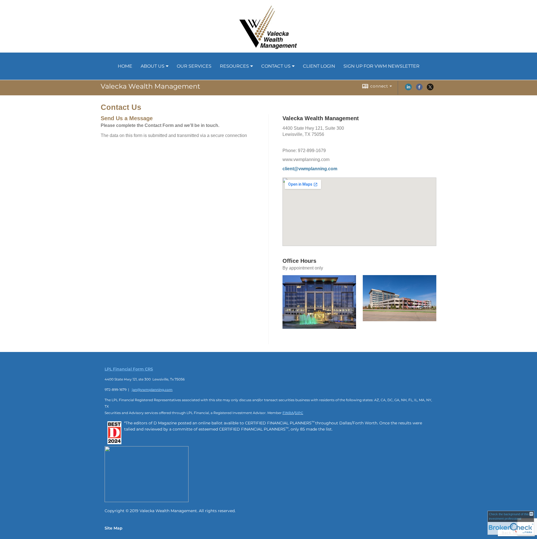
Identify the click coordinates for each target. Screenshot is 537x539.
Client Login (319, 66)
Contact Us (276, 66)
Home (125, 66)
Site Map (114, 528)
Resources (234, 66)
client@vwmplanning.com (309, 168)
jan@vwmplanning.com (152, 389)
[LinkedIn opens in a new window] (408, 88)
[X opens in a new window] (430, 88)
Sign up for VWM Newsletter (381, 66)
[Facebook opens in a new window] (419, 88)
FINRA (288, 413)
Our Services (194, 66)
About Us (152, 66)
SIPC (299, 413)
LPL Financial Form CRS (129, 369)
